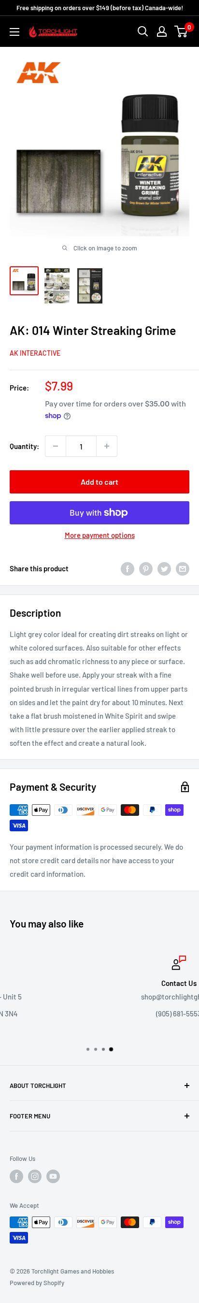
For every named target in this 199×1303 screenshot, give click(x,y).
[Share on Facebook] (127, 568)
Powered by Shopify (37, 1283)
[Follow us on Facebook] (16, 1176)
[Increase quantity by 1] (107, 446)
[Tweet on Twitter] (164, 568)
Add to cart (99, 481)
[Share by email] (182, 568)
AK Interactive (35, 353)
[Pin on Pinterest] (146, 568)
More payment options (100, 535)
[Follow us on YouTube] (53, 1176)
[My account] (162, 31)
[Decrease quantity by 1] (55, 446)
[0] (181, 31)
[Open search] (143, 31)
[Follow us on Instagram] (35, 1176)
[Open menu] (14, 32)
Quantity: (24, 446)
